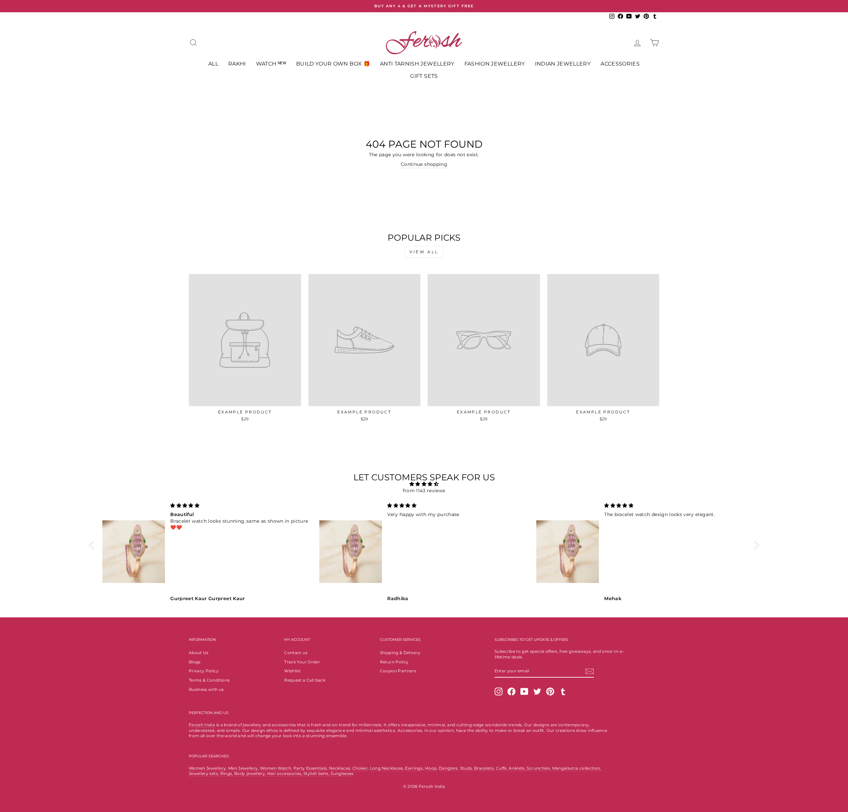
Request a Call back (304, 680)
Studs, (466, 768)
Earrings (414, 768)
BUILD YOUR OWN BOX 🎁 (333, 64)
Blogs (195, 661)
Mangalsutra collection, (576, 768)
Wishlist (292, 670)
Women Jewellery (207, 768)
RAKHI (237, 64)
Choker (360, 768)
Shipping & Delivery (400, 652)
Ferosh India (202, 724)
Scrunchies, (539, 768)
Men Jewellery (243, 768)
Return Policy (394, 661)
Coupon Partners (398, 670)
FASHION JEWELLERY (494, 64)
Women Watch (275, 768)
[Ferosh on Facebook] (511, 691)
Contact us (295, 652)
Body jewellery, (250, 773)
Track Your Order (302, 661)
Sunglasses (342, 773)
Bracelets (484, 768)
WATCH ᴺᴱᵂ (271, 64)
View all (424, 251)
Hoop (431, 768)
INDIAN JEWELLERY (563, 64)
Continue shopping (424, 164)
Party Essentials (310, 768)
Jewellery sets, (204, 773)
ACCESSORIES (620, 64)
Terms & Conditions (209, 680)
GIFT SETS (424, 76)
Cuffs (501, 768)
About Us (199, 652)
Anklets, (518, 768)
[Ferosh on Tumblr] (563, 691)
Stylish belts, (317, 773)
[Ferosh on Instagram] (499, 691)
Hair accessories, (285, 773)
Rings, (226, 773)
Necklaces (339, 768)
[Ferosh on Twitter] (537, 691)
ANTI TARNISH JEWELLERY (417, 64)
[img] (424, 484)
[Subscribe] (589, 671)
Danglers (448, 768)
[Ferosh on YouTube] (524, 691)
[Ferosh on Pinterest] (550, 691)
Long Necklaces (386, 768)
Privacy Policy (204, 670)
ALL (213, 64)
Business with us (206, 689)
